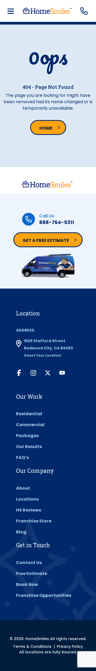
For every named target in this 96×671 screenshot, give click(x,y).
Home (46, 128)
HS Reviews (28, 510)
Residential (29, 414)
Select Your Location (42, 355)
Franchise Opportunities (43, 595)
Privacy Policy (70, 646)
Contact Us (29, 563)
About (23, 488)
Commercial (30, 425)
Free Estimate (31, 573)
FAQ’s (22, 457)
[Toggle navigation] (10, 11)
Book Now (27, 584)
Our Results (29, 447)
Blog (21, 532)
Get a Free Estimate (46, 240)
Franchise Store (33, 521)
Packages (27, 436)
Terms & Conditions (32, 646)
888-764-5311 (56, 222)
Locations (27, 499)
